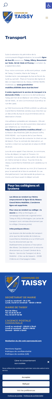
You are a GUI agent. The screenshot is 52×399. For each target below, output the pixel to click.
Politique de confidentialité (33, 396)
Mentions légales (13, 349)
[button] (49, 5)
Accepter (26, 377)
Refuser (26, 384)
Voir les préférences (26, 390)
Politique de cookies (15, 396)
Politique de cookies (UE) (17, 354)
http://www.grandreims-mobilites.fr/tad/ (23, 130)
